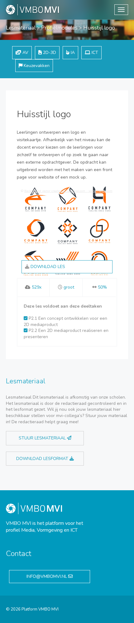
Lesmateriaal (21, 27)
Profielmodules (59, 27)
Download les (47, 267)
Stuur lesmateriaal (43, 438)
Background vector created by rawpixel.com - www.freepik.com (68, 191)
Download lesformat (42, 459)
